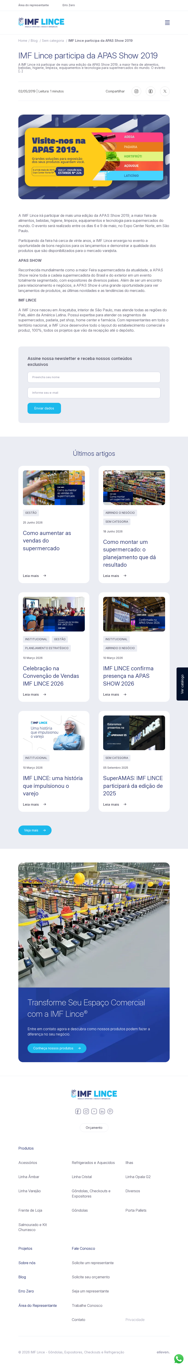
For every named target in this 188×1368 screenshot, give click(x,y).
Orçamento (94, 1128)
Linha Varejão (29, 1191)
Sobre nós (27, 1263)
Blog (35, 40)
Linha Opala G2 (138, 1176)
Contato (78, 1319)
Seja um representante (90, 1291)
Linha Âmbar (28, 1176)
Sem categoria (53, 40)
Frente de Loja (30, 1210)
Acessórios (27, 1162)
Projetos (25, 1248)
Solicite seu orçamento (91, 1277)
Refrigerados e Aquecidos (93, 1162)
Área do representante (33, 5)
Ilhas (129, 1162)
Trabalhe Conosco (87, 1305)
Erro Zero (69, 5)
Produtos (26, 1148)
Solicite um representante (93, 1263)
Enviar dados (44, 408)
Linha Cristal (82, 1176)
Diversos (132, 1191)
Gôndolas (80, 1210)
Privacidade (135, 1319)
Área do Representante (37, 1305)
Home (22, 40)
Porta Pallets (136, 1210)
